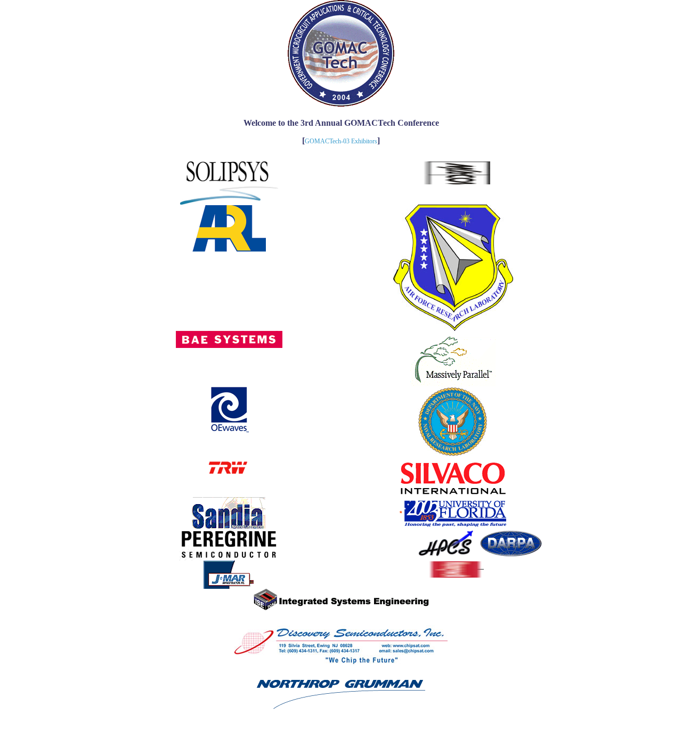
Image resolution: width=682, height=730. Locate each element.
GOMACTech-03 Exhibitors (341, 141)
